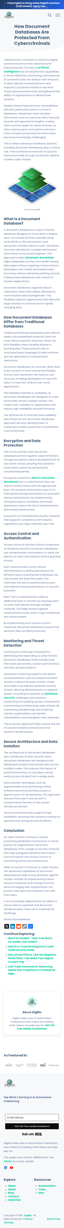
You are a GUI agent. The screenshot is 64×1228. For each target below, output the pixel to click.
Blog (11, 1193)
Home (11, 1186)
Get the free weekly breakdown (36, 1027)
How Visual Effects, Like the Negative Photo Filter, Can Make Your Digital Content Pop (32, 958)
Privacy (27, 1218)
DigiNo (28, 1215)
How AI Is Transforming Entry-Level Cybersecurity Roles (31, 948)
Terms (8, 1161)
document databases (39, 257)
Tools (42, 1189)
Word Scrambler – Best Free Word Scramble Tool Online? (30, 940)
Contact (13, 1196)
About (12, 1189)
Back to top (53, 1218)
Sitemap (8, 1222)
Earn (41, 1193)
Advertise (14, 1200)
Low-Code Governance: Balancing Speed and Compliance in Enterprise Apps (31, 970)
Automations (47, 1186)
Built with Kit (32, 1134)
